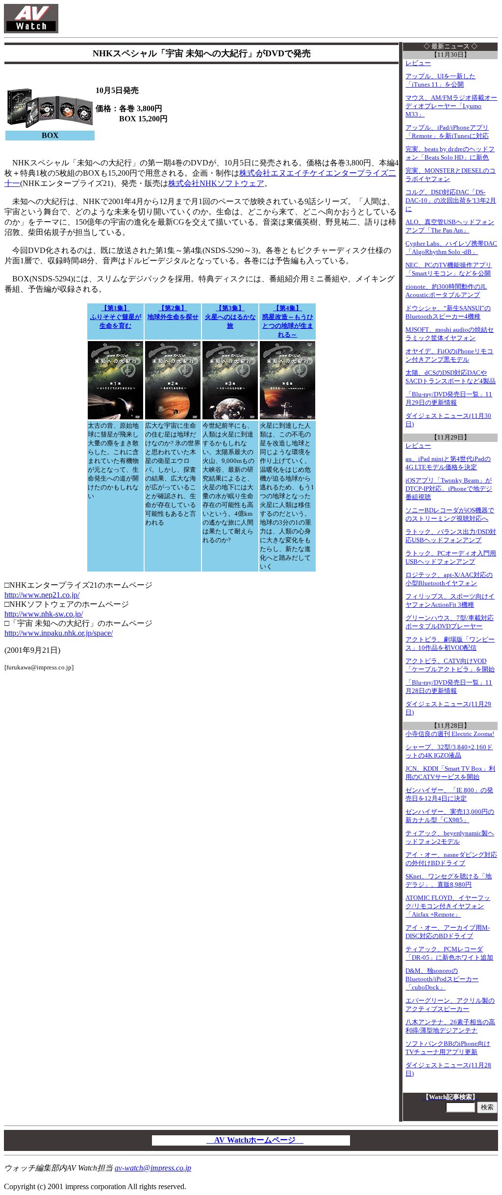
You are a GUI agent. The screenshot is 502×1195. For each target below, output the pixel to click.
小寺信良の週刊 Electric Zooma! (449, 734)
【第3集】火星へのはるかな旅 (230, 316)
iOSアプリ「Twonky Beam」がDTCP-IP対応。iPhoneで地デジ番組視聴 (448, 489)
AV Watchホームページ (254, 1140)
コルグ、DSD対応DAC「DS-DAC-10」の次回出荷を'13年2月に (450, 200)
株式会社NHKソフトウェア (216, 183)
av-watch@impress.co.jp (153, 1168)
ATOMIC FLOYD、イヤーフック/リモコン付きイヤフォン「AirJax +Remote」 (447, 906)
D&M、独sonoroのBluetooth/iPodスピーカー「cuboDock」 (441, 979)
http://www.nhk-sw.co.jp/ (43, 614)
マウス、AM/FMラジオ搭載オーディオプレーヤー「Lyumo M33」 (451, 106)
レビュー (418, 63)
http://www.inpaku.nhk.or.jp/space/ (58, 633)
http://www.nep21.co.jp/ (41, 595)
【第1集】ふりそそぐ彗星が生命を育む (115, 316)
